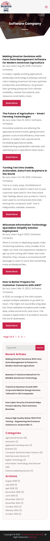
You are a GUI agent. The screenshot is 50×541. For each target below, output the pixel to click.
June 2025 (10, 495)
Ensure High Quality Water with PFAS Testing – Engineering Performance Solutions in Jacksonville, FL (23, 421)
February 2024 (12, 510)
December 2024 (13, 499)
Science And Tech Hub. (33, 534)
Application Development (17, 445)
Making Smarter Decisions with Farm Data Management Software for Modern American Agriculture (23, 362)
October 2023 (11, 514)
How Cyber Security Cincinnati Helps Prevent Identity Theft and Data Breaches (23, 406)
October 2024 (12, 506)
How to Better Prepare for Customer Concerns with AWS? (22, 283)
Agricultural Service (14, 437)
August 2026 (11, 481)
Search (40, 347)
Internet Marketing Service (17, 470)
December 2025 (12, 492)
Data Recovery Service (16, 456)
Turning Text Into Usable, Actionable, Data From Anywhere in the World (25, 171)
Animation (10, 441)
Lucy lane (11, 66)
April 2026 (9, 488)
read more (11, 103)
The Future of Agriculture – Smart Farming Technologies (24, 115)
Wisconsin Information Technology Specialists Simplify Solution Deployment (25, 228)
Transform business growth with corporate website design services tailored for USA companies (22, 390)
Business (9, 449)
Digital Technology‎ (14, 460)
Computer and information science (22, 452)
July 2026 (9, 484)
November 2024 (12, 503)
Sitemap (33, 537)
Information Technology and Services (23, 463)
